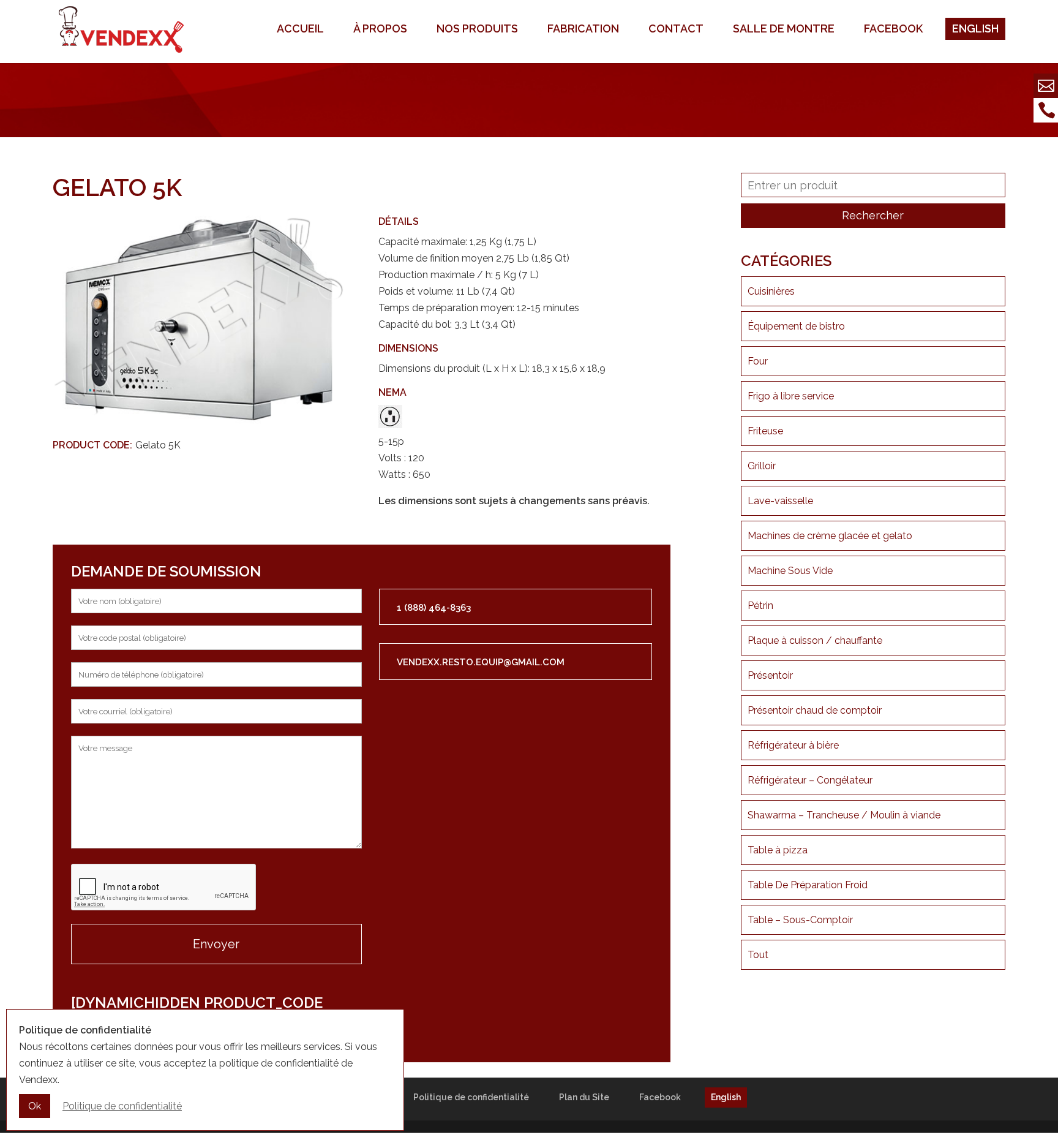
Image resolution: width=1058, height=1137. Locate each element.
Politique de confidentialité (471, 1097)
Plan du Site (584, 1097)
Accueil (300, 28)
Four (758, 361)
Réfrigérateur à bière (793, 745)
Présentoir (770, 675)
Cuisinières (771, 291)
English (975, 28)
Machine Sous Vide (790, 570)
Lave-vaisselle (780, 501)
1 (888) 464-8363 (434, 607)
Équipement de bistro (796, 326)
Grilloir (762, 466)
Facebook (893, 28)
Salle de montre (784, 28)
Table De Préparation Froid (808, 885)
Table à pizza (778, 850)
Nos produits (477, 28)
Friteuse (765, 431)
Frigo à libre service (791, 396)
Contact (675, 28)
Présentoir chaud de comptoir (815, 710)
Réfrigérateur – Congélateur (810, 780)
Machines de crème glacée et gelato (830, 536)
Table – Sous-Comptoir (800, 920)
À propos (380, 28)
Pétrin (760, 605)
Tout (758, 955)
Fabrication (583, 28)
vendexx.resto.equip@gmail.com (481, 662)
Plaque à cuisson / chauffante (815, 640)
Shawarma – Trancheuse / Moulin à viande (844, 815)
